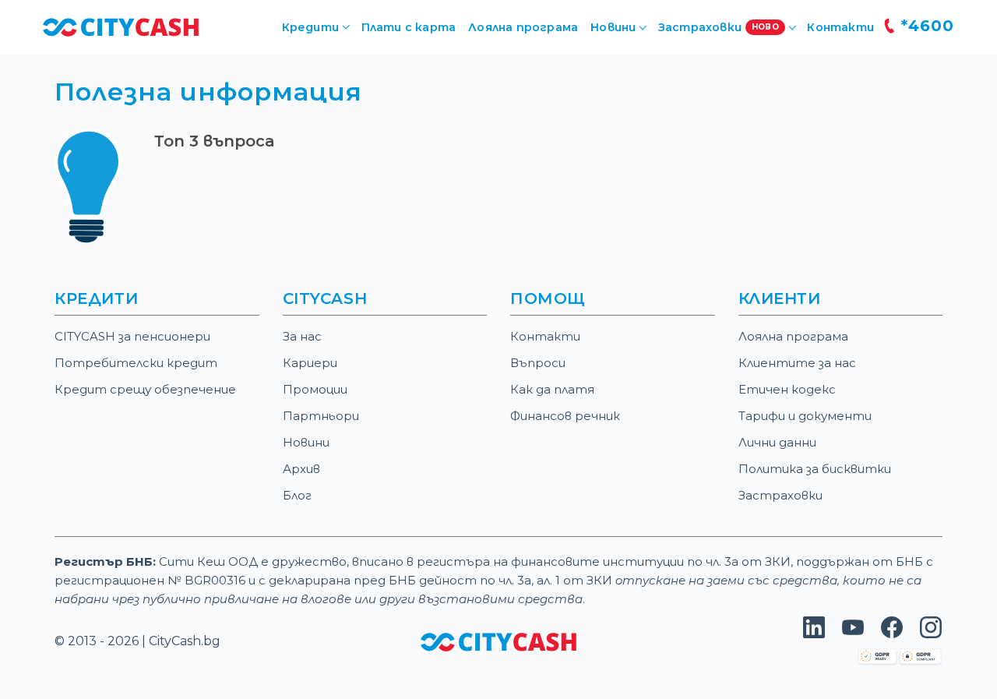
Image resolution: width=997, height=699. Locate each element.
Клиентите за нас (797, 362)
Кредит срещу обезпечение (145, 389)
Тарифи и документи (805, 415)
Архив (301, 468)
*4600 (925, 25)
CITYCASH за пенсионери (132, 336)
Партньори (321, 415)
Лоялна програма (523, 27)
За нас (302, 336)
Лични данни (777, 442)
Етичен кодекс (787, 389)
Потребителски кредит (136, 362)
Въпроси (537, 362)
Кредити (310, 27)
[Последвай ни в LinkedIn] (814, 634)
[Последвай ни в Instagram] (930, 634)
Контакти (840, 27)
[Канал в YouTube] (853, 634)
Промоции (315, 389)
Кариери (310, 362)
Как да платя (552, 389)
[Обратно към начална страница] (498, 641)
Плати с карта (408, 27)
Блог (297, 495)
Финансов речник (565, 415)
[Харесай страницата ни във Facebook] (892, 634)
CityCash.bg (184, 641)
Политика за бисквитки (814, 468)
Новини (306, 442)
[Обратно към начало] (121, 26)
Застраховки (780, 495)
